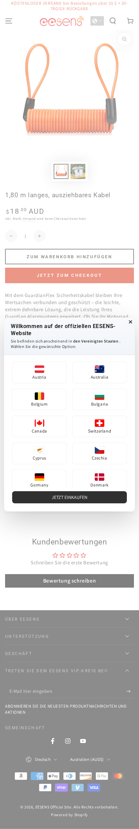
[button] (39, 372)
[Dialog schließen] (130, 322)
